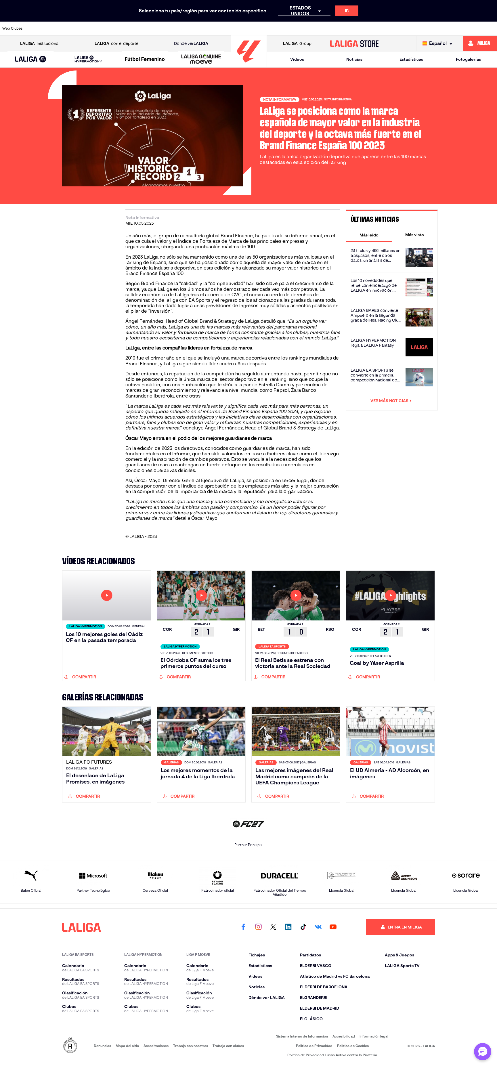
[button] (30, 59)
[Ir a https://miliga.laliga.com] (480, 43)
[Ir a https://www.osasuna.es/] (89, 28)
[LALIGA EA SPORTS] (30, 59)
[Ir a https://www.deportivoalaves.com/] (136, 28)
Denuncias (102, 1046)
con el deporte (116, 43)
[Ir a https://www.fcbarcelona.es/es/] (183, 28)
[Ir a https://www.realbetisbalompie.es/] (372, 28)
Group (297, 43)
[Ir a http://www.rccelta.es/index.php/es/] (112, 28)
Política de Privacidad (314, 1046)
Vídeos (297, 59)
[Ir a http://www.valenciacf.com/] (466, 28)
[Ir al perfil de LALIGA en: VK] (318, 927)
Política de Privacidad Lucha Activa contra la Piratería (332, 1055)
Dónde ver (191, 43)
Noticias (354, 59)
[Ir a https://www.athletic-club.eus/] (41, 28)
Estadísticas (411, 59)
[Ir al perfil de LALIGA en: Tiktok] (303, 927)
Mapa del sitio (127, 1046)
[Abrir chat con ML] (482, 1051)
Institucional (39, 43)
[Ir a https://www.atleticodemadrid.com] (65, 28)
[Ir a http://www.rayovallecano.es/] (301, 28)
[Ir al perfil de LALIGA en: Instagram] (258, 927)
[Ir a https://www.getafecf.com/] (207, 28)
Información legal (374, 1036)
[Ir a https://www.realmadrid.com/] (396, 28)
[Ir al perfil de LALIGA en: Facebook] (243, 927)
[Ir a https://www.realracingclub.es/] (278, 28)
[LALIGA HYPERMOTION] (88, 59)
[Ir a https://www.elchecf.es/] (160, 28)
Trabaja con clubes (228, 1046)
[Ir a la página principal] (249, 64)
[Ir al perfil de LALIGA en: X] (273, 927)
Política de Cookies (353, 1046)
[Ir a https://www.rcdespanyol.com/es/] (348, 28)
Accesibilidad (343, 1036)
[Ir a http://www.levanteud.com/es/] (230, 28)
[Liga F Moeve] (145, 59)
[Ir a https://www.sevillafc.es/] (443, 28)
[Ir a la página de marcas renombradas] (70, 1046)
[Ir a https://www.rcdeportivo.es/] (325, 28)
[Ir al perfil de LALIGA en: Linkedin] (288, 927)
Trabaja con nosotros (190, 1046)
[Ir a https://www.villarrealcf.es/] (490, 28)
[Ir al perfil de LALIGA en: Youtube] (333, 927)
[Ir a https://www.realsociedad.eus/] (419, 28)
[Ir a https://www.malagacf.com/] (254, 28)
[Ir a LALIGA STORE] (354, 43)
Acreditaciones (156, 1046)
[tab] (369, 235)
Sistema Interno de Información (302, 1036)
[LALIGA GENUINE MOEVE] (201, 59)
